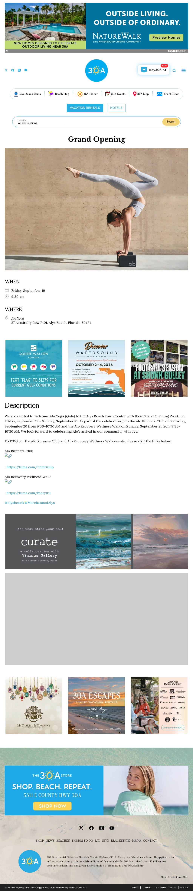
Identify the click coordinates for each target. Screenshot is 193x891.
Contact (150, 840)
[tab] (85, 108)
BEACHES (63, 840)
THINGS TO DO (82, 840)
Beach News (171, 94)
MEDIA (136, 840)
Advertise (161, 887)
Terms (173, 887)
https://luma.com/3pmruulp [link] (30, 467)
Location (22, 120)
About (135, 887)
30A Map (143, 94)
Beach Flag (62, 94)
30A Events (118, 94)
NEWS (50, 840)
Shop (40, 840)
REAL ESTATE (120, 840)
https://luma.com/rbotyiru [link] (28, 493)
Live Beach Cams (30, 94)
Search (171, 121)
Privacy (184, 887)
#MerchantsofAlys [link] (40, 502)
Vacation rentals (85, 107)
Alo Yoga (17, 318)
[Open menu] (183, 70)
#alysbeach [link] (14, 502)
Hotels (116, 107)
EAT (97, 840)
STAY (105, 840)
